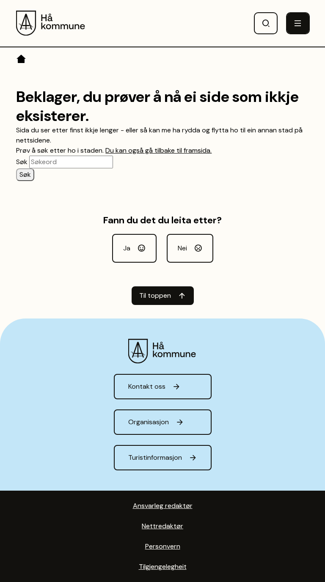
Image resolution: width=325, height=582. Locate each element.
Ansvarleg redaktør (163, 505)
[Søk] (266, 23)
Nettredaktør (162, 526)
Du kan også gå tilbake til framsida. (158, 150)
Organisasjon (148, 421)
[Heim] (22, 60)
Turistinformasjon (155, 457)
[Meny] (298, 23)
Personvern (162, 546)
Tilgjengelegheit (163, 566)
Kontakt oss (146, 386)
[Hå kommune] (51, 23)
